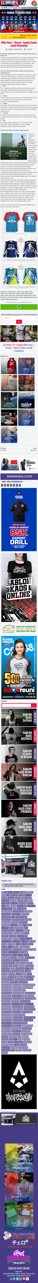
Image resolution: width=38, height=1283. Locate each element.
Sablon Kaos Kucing (6, 1006)
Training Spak (5, 1044)
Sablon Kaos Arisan (6, 985)
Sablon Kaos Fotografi (28, 995)
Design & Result (14, 922)
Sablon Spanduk (26, 1031)
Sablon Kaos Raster (17, 1020)
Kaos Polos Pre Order (14, 952)
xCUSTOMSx (4, 1053)
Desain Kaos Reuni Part (17, 919)
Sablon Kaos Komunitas (13, 35)
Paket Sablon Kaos (6, 971)
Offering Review (29, 966)
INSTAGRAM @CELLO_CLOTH (19, 476)
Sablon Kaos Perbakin (7, 1014)
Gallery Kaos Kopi (19, 927)
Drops (24, 925)
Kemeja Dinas (13, 957)
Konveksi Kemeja (24, 960)
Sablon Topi (5, 1036)
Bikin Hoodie (20, 900)
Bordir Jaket (14, 903)
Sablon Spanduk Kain (7, 1034)
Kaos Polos (4, 952)
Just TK (16, 947)
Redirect (29, 974)
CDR (25, 906)
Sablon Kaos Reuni (28, 1020)
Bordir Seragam (22, 903)
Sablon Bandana (12, 976)
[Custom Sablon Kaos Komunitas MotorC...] (26, 366)
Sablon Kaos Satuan (6, 1023)
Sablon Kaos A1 (5, 982)
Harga (25, 927)
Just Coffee (32, 941)
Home (3, 35)
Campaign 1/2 (20, 906)
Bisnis (25, 900)
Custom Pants (28, 911)
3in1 (5, 892)
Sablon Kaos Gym (6, 1001)
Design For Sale (23, 922)
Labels (10, 966)
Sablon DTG (20, 976)
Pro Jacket (18, 974)
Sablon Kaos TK (17, 1025)
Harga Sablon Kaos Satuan (8, 930)
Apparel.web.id (13, 895)
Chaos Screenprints (7, 908)
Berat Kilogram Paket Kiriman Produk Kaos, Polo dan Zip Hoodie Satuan (19, 885)
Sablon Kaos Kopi (29, 1004)
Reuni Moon (4, 976)
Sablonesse (25, 1036)
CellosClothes (31, 906)
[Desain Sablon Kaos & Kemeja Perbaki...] (9, 418)
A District (16, 892)
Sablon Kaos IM (15, 1001)
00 (2, 892)
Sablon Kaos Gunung (30, 998)
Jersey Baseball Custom (26, 938)
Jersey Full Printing (7, 941)
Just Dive (4, 944)
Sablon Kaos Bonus (28, 987)
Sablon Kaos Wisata (26, 1028)
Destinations (14, 925)
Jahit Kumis (16, 938)
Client (14, 908)
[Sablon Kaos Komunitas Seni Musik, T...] (9, 400)
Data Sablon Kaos (6, 917)
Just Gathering (11, 944)
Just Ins (18, 944)
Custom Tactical (16, 914)
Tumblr (16, 1044)
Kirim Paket (16, 960)
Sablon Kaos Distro (30, 993)
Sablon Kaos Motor (6, 1009)
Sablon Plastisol (17, 1031)
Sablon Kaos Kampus (25, 1001)
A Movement (23, 892)
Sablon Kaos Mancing (18, 1006)
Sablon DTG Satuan (29, 976)
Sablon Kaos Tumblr (28, 1025)
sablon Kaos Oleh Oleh (29, 1009)
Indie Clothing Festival (7, 933)
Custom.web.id (25, 914)
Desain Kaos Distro (6, 919)
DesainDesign (28, 919)
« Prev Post (3, 450)
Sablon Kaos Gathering (18, 998)
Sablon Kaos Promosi (29, 1017)
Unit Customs (23, 1044)
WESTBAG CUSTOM (27, 1050)
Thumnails (10, 1042)
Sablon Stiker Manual (26, 1034)
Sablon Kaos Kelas (6, 1004)
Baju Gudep (17, 898)
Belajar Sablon (5, 900)
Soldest (15, 1039)
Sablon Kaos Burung (7, 990)
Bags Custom (28, 895)
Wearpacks (18, 1050)
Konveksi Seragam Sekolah (8, 963)
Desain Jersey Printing (21, 917)
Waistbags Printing (23, 1047)
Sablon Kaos (30, 979)
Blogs (3, 903)
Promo (24, 974)
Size (10, 1039)
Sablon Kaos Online (19, 1268)
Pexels (22, 971)
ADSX (8, 895)
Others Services (20, 968)
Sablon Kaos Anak (23, 982)
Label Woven (5, 966)
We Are (13, 1050)
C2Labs (3, 906)
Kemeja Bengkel (5, 957)
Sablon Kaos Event (6, 995)
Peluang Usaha (15, 971)
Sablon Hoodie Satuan (20, 979)
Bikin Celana (13, 900)
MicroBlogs (21, 966)
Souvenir (20, 1039)
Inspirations (5, 936)
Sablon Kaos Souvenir (7, 1025)
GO (33, 705)
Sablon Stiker (16, 1034)
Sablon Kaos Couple (6, 993)
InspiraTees (26, 933)
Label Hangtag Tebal (21, 963)
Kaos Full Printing (17, 949)
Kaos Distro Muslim (6, 949)
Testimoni (4, 1042)
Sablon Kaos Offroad (18, 1009)
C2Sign (8, 906)
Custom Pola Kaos (6, 914)
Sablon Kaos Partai (6, 1012)
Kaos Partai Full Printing (29, 949)
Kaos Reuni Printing (6, 955)
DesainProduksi (5, 922)
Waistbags (14, 1047)
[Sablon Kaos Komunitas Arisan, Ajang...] (9, 366)
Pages (31, 968)
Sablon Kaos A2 (14, 982)
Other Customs (5, 968)
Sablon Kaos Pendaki (27, 1012)
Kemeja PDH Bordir (29, 957)
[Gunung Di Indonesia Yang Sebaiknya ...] (26, 400)
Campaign (13, 906)
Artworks (20, 895)
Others (12, 968)
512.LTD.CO (10, 892)
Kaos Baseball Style (24, 947)
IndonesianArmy (18, 933)
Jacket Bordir (12, 936)
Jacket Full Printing (22, 936)
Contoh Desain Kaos (6, 911)
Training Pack (28, 1042)
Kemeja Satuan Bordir (7, 960)
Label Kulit (29, 963)
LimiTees (15, 966)
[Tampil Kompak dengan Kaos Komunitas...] (9, 383)
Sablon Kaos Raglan (6, 1020)
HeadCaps (27, 930)
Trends (11, 1044)
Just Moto (4, 947)
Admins (3, 895)
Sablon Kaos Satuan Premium (20, 1023)
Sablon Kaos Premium (7, 1017)
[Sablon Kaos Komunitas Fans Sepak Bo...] (26, 383)
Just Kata (30, 944)
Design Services (5, 925)
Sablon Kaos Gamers (7, 998)
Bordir (7, 903)
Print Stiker (12, 974)
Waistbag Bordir (6, 1047)
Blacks (30, 900)
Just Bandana (25, 941)
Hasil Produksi (19, 930)
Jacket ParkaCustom (7, 938)
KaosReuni (20, 955)
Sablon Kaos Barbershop (28, 985)
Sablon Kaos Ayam (17, 985)
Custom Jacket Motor (18, 911)
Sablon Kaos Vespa (16, 1028)
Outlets (27, 968)
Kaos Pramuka (24, 952)
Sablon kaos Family (16, 995)
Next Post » (34, 450)
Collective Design (21, 908)
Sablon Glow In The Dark (8, 979)
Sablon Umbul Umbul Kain (15, 1036)
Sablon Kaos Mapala (29, 1006)
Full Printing (5, 927)
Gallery (11, 927)
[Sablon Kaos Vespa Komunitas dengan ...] (9, 435)
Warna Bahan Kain (6, 1050)
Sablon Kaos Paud (16, 1012)
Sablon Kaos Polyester (19, 1014)
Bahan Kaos (11, 898)
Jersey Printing (17, 941)
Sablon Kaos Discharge (18, 993)
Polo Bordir (28, 971)
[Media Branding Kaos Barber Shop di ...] (26, 418)
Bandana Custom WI (26, 898)
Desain (13, 917)
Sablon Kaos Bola (17, 987)
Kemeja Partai (20, 957)
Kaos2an (15, 955)
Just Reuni (10, 947)
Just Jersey (24, 944)
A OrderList (30, 892)
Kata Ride (26, 955)
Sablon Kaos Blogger (7, 987)
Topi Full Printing (18, 1042)
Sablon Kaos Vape (6, 1028)
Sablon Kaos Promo (18, 1017)
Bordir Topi (30, 903)
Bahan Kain (4, 898)
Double (20, 925)
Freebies (29, 925)
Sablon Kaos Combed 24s (19, 990)
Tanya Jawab (27, 1039)
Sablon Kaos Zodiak (6, 1031)
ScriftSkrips (5, 1039)
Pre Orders (4, 974)
